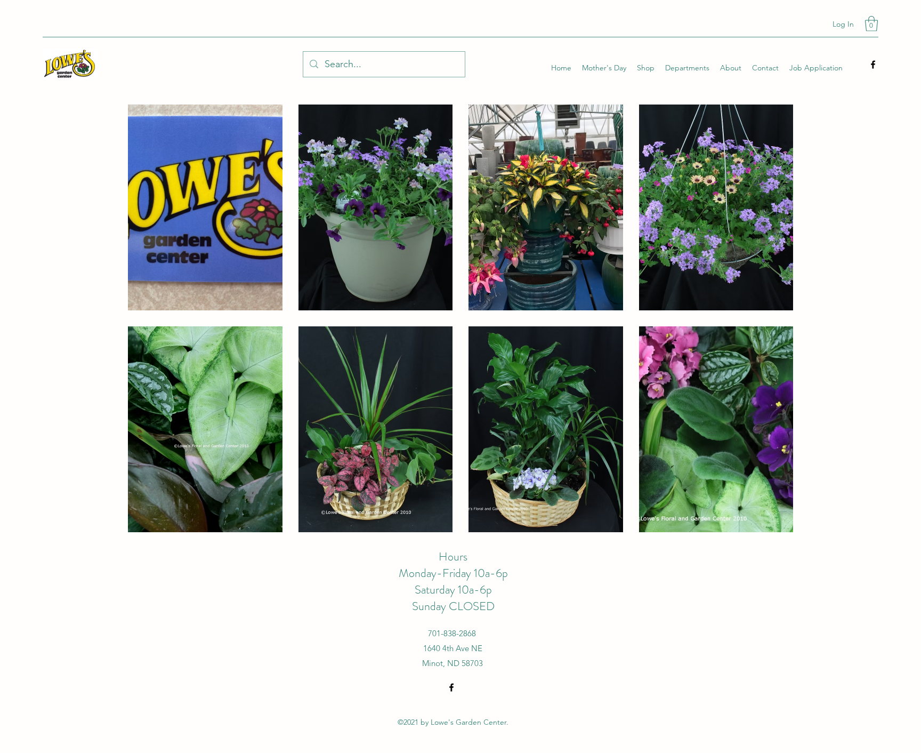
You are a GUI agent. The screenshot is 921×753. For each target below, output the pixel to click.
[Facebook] (873, 64)
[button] (871, 23)
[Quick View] (205, 207)
